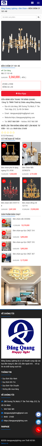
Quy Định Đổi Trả (8, 382)
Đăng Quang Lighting (9, 8)
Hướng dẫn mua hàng (10, 389)
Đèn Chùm (23, 8)
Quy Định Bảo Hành (9, 378)
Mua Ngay (22, 93)
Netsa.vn (4, 443)
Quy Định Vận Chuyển (10, 385)
